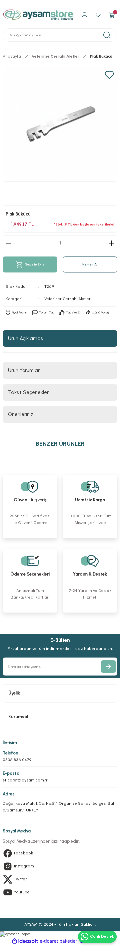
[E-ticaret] (59, 941)
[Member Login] (84, 15)
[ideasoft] (25, 941)
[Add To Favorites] (109, 75)
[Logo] (38, 15)
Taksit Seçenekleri (29, 392)
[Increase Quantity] (111, 243)
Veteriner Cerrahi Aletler (67, 298)
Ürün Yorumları (24, 370)
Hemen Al (90, 264)
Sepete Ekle (35, 264)
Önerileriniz (20, 414)
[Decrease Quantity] (8, 243)
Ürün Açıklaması (26, 338)
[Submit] (108, 666)
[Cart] (111, 15)
